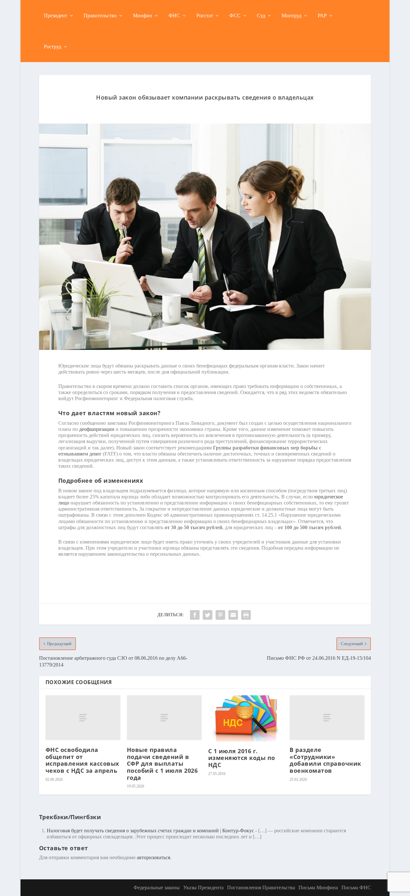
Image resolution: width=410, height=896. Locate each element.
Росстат (204, 15)
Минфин (142, 15)
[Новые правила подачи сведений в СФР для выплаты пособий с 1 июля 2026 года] (164, 717)
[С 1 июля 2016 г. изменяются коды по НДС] (245, 718)
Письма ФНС (356, 887)
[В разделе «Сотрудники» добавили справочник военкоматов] (327, 717)
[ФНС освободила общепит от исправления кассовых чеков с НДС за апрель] (82, 717)
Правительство (100, 15)
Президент (55, 15)
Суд (261, 15)
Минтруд (291, 15)
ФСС (235, 15)
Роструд (52, 46)
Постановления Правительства (261, 887)
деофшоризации (96, 429)
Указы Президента (203, 887)
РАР (322, 15)
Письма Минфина (318, 887)
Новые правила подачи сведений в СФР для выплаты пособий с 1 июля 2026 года (162, 763)
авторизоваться (153, 857)
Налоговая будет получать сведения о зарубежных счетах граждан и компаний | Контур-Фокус (150, 830)
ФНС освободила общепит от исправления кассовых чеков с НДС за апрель (82, 760)
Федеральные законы (157, 887)
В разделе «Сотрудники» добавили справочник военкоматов (325, 760)
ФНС (174, 15)
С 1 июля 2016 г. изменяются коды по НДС (241, 758)
